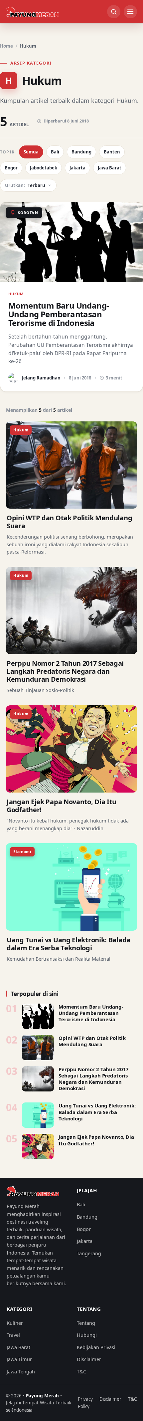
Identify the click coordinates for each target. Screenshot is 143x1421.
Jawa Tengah (21, 1371)
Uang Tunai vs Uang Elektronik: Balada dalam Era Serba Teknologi (68, 943)
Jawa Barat (109, 168)
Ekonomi (22, 851)
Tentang (86, 1322)
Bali (55, 152)
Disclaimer (89, 1359)
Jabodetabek (43, 168)
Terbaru (25, 185)
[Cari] (113, 11)
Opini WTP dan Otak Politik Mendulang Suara (69, 521)
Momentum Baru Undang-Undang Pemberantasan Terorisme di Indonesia (91, 1013)
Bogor (11, 168)
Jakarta (77, 168)
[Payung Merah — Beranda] (32, 12)
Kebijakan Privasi (96, 1347)
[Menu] (130, 11)
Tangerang (89, 1253)
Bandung (81, 152)
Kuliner (15, 1322)
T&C (81, 1371)
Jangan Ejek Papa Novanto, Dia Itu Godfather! (61, 805)
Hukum (20, 429)
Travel (13, 1334)
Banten (112, 152)
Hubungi (87, 1334)
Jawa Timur (19, 1359)
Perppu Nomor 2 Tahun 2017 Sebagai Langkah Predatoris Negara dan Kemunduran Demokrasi (65, 671)
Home (6, 46)
